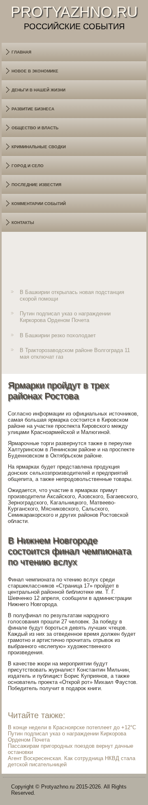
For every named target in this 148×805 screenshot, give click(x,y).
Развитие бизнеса (33, 109)
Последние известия (36, 184)
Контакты (23, 222)
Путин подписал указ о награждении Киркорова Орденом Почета (65, 316)
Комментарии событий (39, 203)
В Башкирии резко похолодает (58, 335)
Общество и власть (35, 128)
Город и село (28, 165)
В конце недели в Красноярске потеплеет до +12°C (72, 727)
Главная (21, 52)
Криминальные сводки (39, 147)
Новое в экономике (35, 71)
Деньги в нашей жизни (38, 90)
